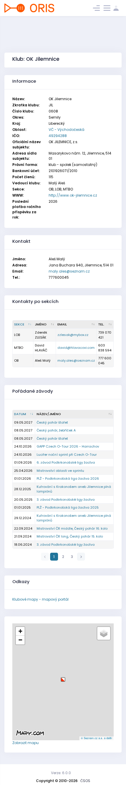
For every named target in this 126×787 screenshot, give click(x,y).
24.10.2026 (23, 446)
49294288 (58, 135)
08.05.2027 (23, 430)
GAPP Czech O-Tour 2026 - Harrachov (68, 446)
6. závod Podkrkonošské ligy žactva (66, 462)
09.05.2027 (23, 422)
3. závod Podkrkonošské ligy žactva (66, 499)
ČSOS (85, 780)
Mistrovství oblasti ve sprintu (60, 470)
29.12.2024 (22, 518)
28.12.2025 (22, 489)
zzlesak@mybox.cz (72, 334)
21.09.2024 (22, 536)
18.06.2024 (23, 544)
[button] (63, 677)
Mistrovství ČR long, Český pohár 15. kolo (70, 536)
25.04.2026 (23, 470)
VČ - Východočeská (66, 129)
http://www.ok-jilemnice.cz (73, 195)
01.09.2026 (23, 462)
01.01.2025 (22, 507)
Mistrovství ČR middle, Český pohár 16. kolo (72, 528)
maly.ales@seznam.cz (69, 271)
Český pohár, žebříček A (56, 430)
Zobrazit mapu (25, 742)
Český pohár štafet (52, 422)
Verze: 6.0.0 (61, 772)
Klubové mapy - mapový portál (40, 599)
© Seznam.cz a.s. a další (96, 738)
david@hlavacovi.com (76, 347)
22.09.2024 (23, 528)
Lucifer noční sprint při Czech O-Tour (67, 454)
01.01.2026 (22, 478)
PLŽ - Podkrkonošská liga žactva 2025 (68, 507)
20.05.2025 (23, 499)
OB (16, 360)
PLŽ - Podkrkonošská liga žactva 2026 (68, 478)
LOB (17, 334)
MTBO (18, 347)
